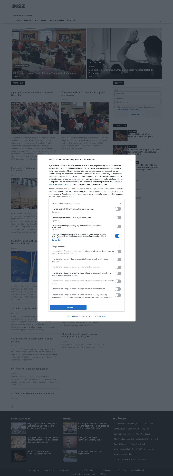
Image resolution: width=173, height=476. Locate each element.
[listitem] (86, 203)
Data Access (86, 316)
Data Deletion (72, 316)
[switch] (118, 209)
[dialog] (86, 238)
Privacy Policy (100, 316)
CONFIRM (68, 307)
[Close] (130, 159)
